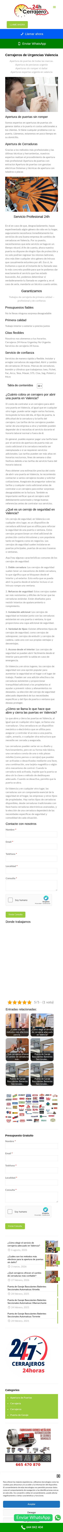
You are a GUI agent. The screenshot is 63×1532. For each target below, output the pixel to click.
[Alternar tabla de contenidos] (38, 386)
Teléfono (11, 854)
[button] (58, 1476)
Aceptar (31, 1504)
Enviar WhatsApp (33, 43)
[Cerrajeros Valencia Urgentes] (32, 9)
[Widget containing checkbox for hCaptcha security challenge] (29, 900)
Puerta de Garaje (19, 1415)
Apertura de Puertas (21, 1398)
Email (9, 842)
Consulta (11, 878)
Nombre (11, 830)
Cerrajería (15, 1403)
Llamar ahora (33, 34)
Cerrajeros (15, 1409)
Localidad (12, 866)
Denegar (31, 1512)
